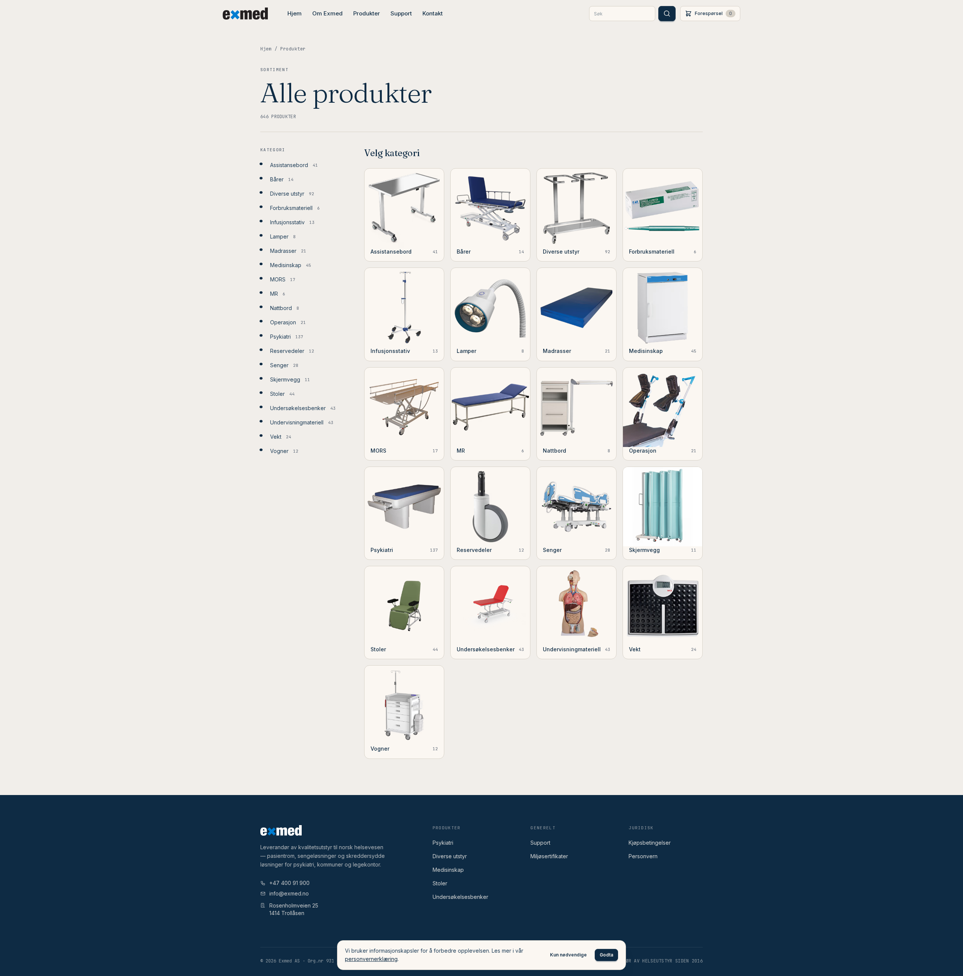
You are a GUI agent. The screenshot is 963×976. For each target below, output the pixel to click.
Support (401, 13)
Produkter (366, 13)
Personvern (643, 856)
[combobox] (622, 13)
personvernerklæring (371, 959)
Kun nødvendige (568, 955)
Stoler (440, 883)
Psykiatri (443, 842)
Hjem (294, 13)
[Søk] (667, 13)
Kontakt (432, 13)
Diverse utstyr (450, 856)
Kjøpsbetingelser (650, 842)
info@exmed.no (289, 893)
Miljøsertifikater (549, 856)
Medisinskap (448, 870)
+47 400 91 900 (289, 883)
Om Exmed (327, 13)
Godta (606, 955)
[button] (710, 13)
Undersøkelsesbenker (460, 897)
